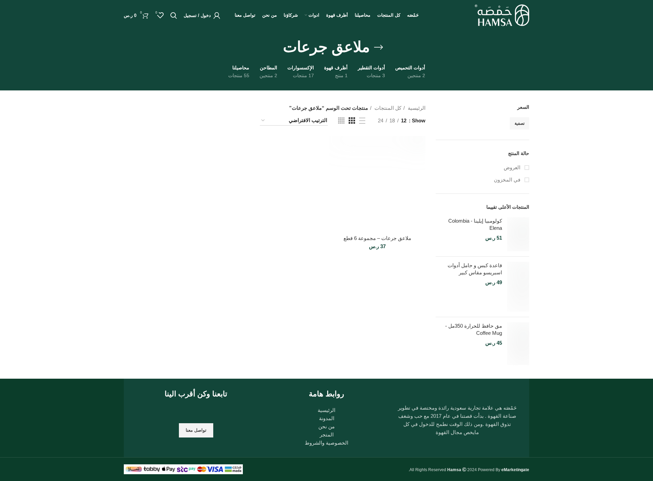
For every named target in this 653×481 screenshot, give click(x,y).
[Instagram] (205, 411)
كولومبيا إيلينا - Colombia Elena (475, 224)
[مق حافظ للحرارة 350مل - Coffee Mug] (518, 343)
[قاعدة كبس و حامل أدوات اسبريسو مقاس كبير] (518, 287)
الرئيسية (415, 108)
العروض (513, 167)
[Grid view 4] (341, 120)
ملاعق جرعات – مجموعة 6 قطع (377, 238)
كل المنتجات (387, 108)
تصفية (519, 123)
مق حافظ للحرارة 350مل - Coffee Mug (473, 329)
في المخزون (508, 180)
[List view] (362, 121)
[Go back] (378, 47)
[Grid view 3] (352, 120)
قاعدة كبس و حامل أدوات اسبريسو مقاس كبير (475, 268)
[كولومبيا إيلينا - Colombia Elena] (518, 234)
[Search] (173, 15)
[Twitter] (186, 411)
